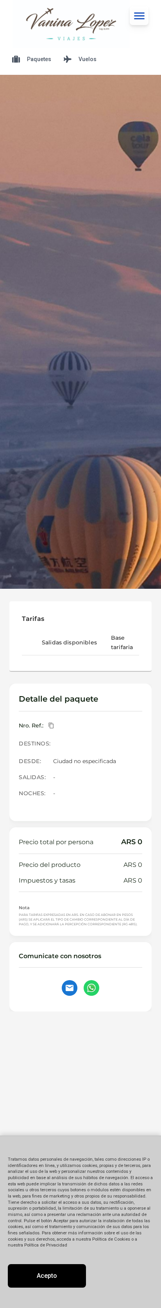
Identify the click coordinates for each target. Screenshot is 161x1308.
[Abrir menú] (139, 15)
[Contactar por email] (69, 988)
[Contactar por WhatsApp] (91, 988)
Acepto (47, 1275)
